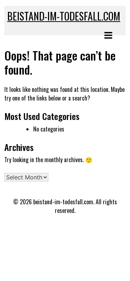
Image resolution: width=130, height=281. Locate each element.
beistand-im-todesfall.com (63, 16)
